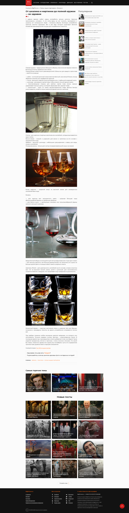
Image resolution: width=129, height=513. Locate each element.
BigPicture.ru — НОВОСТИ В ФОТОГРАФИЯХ (88, 494)
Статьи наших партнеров (48, 8)
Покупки (40, 360)
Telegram (47, 353)
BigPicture (35, 8)
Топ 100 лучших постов (43, 348)
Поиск (96, 2)
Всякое (59, 8)
